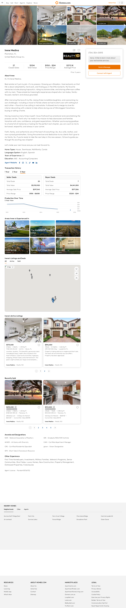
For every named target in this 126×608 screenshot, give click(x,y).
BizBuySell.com (70, 603)
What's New (8, 594)
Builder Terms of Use (98, 600)
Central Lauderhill (107, 516)
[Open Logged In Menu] (120, 2)
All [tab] (6, 261)
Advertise (112, 3)
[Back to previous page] (2, 2)
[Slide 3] (42, 427)
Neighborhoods (8, 509)
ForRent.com (69, 606)
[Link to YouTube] (33, 163)
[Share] (74, 50)
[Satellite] (76, 278)
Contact (33, 592)
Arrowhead (8, 519)
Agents (22, 3)
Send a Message (104, 67)
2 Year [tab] (15, 172)
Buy (7, 3)
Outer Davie (105, 519)
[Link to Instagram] (23, 163)
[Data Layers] (76, 273)
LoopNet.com (69, 597)
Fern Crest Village (58, 516)
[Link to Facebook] (19, 163)
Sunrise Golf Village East (12, 516)
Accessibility (96, 592)
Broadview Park (82, 519)
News (36, 3)
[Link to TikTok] (30, 163)
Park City (31, 516)
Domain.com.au (70, 594)
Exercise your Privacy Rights (101, 597)
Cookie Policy (96, 594)
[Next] (124, 25)
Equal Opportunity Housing (100, 606)
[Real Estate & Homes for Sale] (63, 3)
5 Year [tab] (22, 172)
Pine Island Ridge (82, 516)
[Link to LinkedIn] (36, 163)
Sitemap (33, 594)
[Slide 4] (46, 427)
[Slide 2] (44, 371)
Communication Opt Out (99, 603)
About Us (34, 586)
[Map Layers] (76, 269)
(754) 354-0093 (95, 52)
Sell (12, 3)
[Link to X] (26, 163)
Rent (16, 3)
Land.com (68, 600)
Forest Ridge (56, 519)
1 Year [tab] (7, 172)
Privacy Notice (96, 589)
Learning (7, 589)
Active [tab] (12, 261)
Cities (18, 509)
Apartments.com (70, 586)
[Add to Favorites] (78, 50)
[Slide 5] (50, 427)
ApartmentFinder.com (72, 589)
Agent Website (11, 163)
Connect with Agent (104, 73)
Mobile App (7, 592)
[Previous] (36, 371)
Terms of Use (96, 586)
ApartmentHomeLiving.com (74, 592)
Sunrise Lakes (32, 519)
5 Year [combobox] (9, 267)
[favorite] (78, 50)
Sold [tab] (18, 261)
